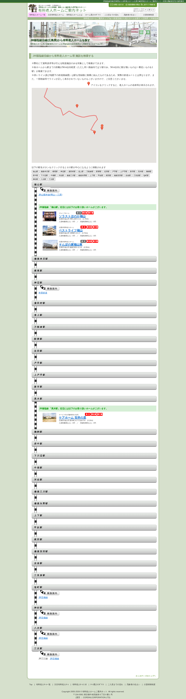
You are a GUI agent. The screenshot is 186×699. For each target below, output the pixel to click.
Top (30, 684)
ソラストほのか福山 (72, 216)
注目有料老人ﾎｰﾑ (61, 684)
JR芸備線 (43, 597)
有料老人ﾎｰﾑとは (79, 684)
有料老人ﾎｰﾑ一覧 (43, 684)
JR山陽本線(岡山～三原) (50, 195)
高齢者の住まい (130, 15)
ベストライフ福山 (71, 230)
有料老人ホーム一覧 (37, 15)
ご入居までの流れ (111, 15)
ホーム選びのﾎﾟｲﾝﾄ (93, 15)
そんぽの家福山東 (70, 244)
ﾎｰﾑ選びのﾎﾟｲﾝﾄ (97, 684)
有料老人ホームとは (74, 15)
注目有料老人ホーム (56, 15)
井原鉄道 (43, 293)
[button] (94, 133)
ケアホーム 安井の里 (72, 417)
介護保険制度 (148, 15)
